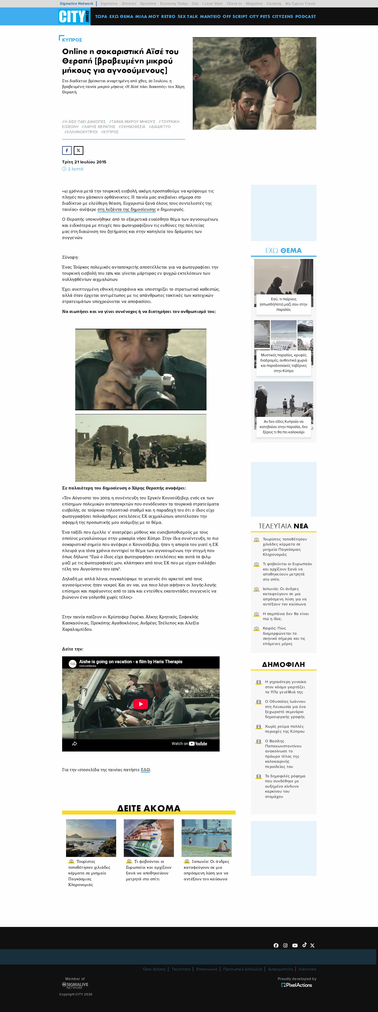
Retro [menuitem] (168, 16)
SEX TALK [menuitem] (188, 16)
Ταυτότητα (181, 969)
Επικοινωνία (207, 969)
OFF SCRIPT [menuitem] (235, 16)
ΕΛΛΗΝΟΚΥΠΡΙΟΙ (82, 132)
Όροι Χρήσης (154, 969)
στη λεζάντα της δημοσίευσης (127, 209)
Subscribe (307, 969)
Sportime (148, 3)
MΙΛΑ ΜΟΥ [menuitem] (147, 16)
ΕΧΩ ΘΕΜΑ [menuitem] (121, 16)
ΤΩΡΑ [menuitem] (101, 16)
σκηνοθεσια (133, 126)
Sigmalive (109, 3)
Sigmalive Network (76, 3)
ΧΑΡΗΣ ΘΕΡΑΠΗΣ (99, 126)
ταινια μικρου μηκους (133, 121)
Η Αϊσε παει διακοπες (85, 121)
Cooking (274, 3)
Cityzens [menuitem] (282, 16)
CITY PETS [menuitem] (259, 16)
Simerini (129, 3)
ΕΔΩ (145, 770)
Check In (234, 3)
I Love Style (212, 3)
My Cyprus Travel (300, 3)
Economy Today (174, 3)
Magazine (254, 3)
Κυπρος (72, 40)
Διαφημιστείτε (280, 969)
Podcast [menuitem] (305, 16)
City (195, 3)
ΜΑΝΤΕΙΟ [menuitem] (210, 16)
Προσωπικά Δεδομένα (242, 969)
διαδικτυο (161, 126)
